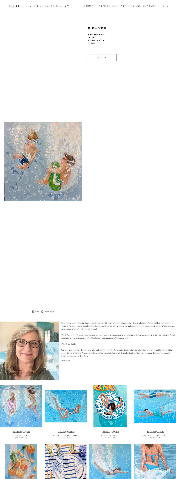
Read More (65, 360)
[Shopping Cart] (167, 6)
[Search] (164, 6)
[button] (89, 6)
